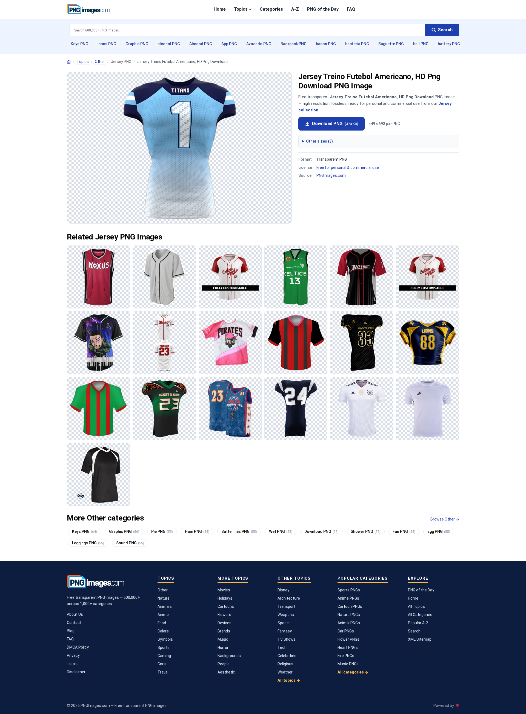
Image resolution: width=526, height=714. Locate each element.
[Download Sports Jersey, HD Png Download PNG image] (295, 276)
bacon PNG (326, 44)
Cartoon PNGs (350, 606)
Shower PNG (366, 531)
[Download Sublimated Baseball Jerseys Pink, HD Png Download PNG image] (230, 342)
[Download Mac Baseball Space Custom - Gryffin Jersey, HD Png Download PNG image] (98, 342)
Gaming (164, 656)
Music (223, 639)
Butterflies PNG (239, 531)
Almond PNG (200, 44)
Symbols (165, 639)
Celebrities (287, 656)
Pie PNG (162, 531)
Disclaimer (76, 672)
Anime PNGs (348, 598)
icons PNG (107, 44)
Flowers (224, 614)
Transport (286, 606)
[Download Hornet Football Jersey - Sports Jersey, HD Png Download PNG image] (295, 408)
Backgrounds (229, 656)
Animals (165, 606)
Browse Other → (444, 519)
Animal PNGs (349, 623)
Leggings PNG (88, 543)
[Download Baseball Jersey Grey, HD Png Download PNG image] (164, 276)
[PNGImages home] (69, 62)
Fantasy (285, 631)
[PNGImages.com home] (88, 9)
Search (414, 631)
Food (162, 623)
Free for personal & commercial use (347, 167)
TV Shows (287, 639)
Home (220, 9)
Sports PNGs (349, 590)
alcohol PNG (169, 44)
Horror (223, 647)
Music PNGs (348, 664)
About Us (75, 614)
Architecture (289, 598)
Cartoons (226, 606)
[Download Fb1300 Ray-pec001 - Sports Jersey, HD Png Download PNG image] (361, 342)
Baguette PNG (391, 44)
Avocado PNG (258, 44)
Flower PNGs (348, 639)
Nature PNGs (349, 614)
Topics (241, 9)
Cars (162, 664)
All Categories (420, 614)
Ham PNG (197, 531)
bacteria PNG (357, 44)
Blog (71, 631)
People (224, 664)
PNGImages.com (331, 175)
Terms (73, 663)
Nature (164, 598)
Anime (163, 614)
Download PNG (335, 123)
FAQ (351, 9)
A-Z (295, 9)
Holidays (225, 598)
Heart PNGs (348, 647)
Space (283, 623)
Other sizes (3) (319, 141)
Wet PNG (280, 531)
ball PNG (420, 44)
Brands (224, 631)
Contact (74, 622)
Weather (285, 672)
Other (100, 61)
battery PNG (449, 44)
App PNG (229, 44)
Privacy (73, 655)
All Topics (416, 606)
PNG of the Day (323, 9)
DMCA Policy (78, 647)
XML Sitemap (419, 639)
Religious (285, 664)
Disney (283, 590)
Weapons (286, 614)
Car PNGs (346, 631)
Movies (224, 590)
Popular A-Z (418, 623)
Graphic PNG (136, 44)
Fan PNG (404, 531)
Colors (163, 631)
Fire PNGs (346, 656)
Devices (224, 623)
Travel (163, 672)
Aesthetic (226, 672)
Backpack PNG (294, 44)
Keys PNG (79, 44)
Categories (271, 9)
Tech (282, 647)
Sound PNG (130, 543)
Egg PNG (438, 531)
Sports (164, 647)
